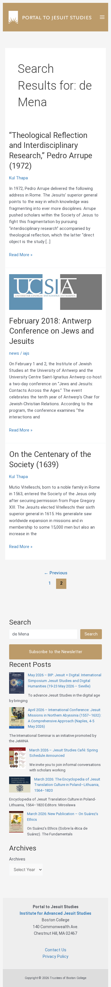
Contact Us (55, 949)
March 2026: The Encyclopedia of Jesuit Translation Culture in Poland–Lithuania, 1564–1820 (67, 785)
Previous (55, 572)
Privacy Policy (55, 956)
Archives (17, 859)
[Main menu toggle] (102, 17)
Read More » (20, 255)
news (14, 353)
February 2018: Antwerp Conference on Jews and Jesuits (51, 331)
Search (91, 634)
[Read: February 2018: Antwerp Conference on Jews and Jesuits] (55, 291)
